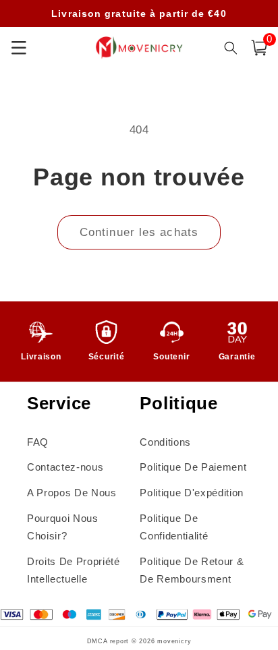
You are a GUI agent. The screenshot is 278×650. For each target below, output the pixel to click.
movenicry (174, 641)
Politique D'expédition (192, 492)
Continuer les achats (139, 232)
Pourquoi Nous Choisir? (63, 527)
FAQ (38, 442)
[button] (259, 47)
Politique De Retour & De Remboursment (192, 570)
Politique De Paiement (193, 467)
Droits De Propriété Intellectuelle (73, 570)
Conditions (165, 442)
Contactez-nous (65, 467)
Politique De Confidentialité (174, 527)
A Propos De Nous (72, 492)
